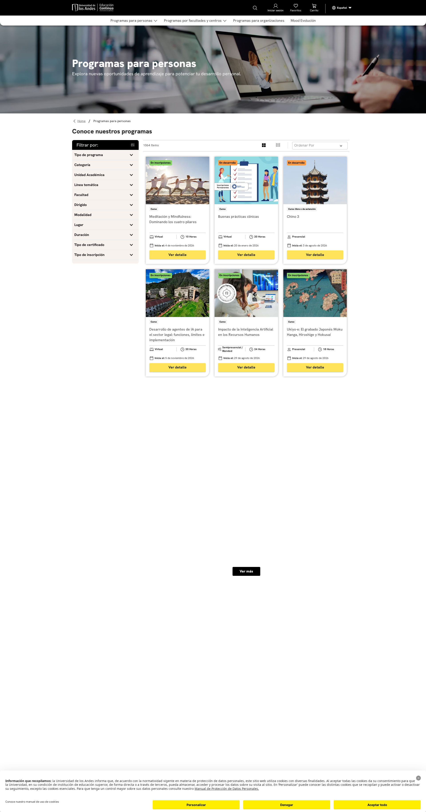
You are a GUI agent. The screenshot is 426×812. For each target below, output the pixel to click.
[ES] (342, 8)
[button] (105, 155)
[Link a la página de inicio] (82, 121)
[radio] (264, 145)
